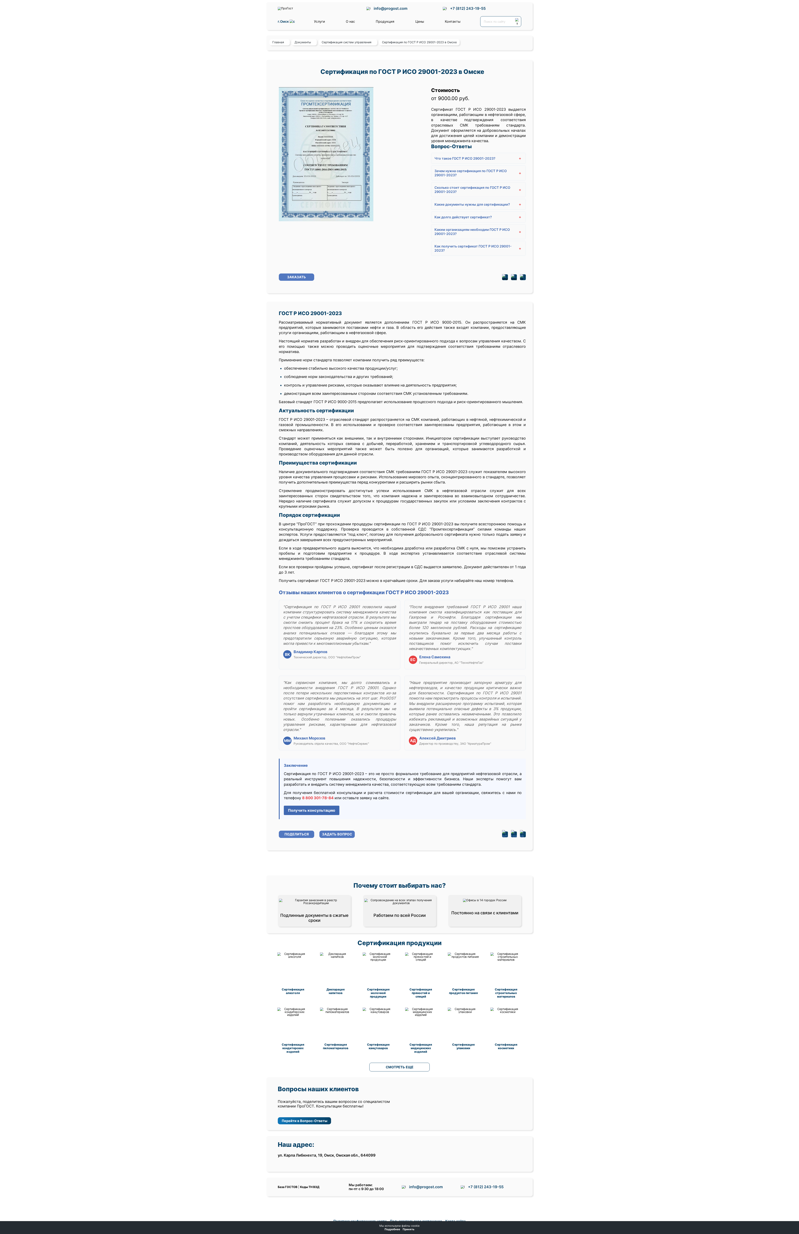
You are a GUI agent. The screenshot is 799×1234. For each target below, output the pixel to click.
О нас (350, 21)
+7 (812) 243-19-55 (468, 8)
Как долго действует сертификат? (477, 217)
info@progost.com (390, 8)
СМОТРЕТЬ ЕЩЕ (399, 1067)
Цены (419, 21)
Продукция (385, 21)
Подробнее (392, 1229)
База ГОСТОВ (287, 1187)
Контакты (452, 21)
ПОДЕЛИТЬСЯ (296, 834)
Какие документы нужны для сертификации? (477, 204)
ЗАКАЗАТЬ (296, 277)
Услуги (319, 21)
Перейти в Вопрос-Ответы (304, 1121)
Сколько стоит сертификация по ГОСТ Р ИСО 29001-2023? (477, 189)
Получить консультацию (311, 810)
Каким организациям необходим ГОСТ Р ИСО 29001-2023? (477, 231)
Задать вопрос (337, 834)
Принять (408, 1229)
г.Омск (284, 22)
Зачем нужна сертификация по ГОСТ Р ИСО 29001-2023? (477, 173)
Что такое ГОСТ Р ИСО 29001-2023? (477, 158)
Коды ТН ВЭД (309, 1187)
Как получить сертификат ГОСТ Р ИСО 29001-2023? (477, 248)
